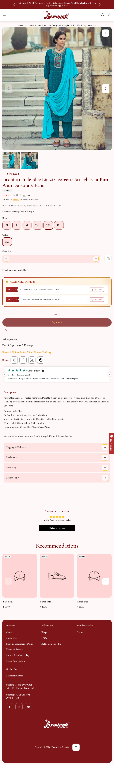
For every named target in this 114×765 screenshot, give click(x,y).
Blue (7, 241)
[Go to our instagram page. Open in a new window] (19, 706)
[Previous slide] (14, 4)
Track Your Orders (15, 660)
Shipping (16, 199)
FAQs (44, 637)
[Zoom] (105, 33)
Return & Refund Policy (14, 352)
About (9, 632)
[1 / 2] (11, 160)
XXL (37, 225)
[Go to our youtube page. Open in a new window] (28, 706)
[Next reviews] (109, 374)
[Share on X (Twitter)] (31, 360)
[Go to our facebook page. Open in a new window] (9, 706)
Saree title (8, 601)
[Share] (14, 360)
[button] (57, 374)
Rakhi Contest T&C (51, 643)
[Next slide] (100, 4)
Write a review (57, 528)
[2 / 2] (29, 160)
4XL (59, 225)
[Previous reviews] (5, 374)
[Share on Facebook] (23, 360)
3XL (48, 225)
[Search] (102, 15)
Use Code (98, 289)
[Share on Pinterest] (40, 360)
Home (20, 25)
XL (27, 225)
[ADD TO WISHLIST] (6, 329)
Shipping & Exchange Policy (19, 643)
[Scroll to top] (76, 747)
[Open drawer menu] (4, 14)
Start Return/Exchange (40, 352)
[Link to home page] (57, 723)
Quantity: (6, 251)
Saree (80, 632)
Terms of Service (14, 649)
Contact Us (11, 637)
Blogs (44, 632)
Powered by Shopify (60, 747)
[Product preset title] (19, 576)
